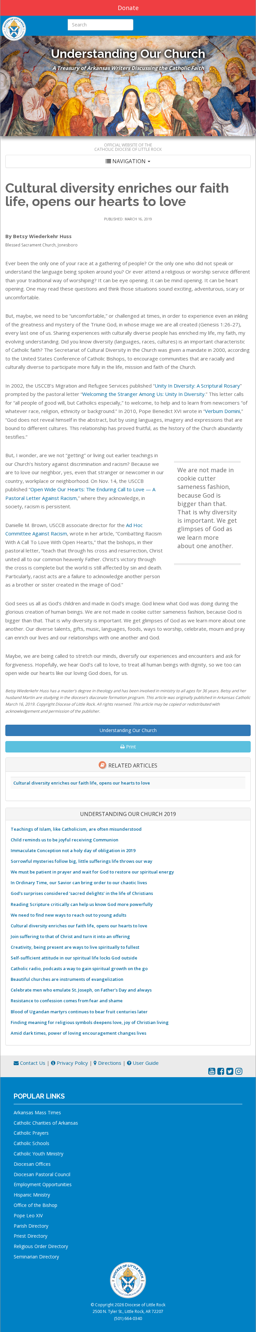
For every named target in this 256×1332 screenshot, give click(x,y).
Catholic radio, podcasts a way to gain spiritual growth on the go (79, 968)
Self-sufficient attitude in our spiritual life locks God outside (74, 958)
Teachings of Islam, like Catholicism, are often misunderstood (76, 829)
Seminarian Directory (36, 1256)
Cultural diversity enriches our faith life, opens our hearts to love (81, 783)
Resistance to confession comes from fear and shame (67, 1001)
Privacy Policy (71, 1062)
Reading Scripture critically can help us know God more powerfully (82, 904)
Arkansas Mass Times (37, 1112)
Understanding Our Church (128, 730)
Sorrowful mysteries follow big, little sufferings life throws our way (81, 861)
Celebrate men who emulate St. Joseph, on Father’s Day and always (81, 990)
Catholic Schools (31, 1143)
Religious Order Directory (41, 1246)
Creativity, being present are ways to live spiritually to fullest (75, 947)
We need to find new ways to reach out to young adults (68, 915)
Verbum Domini (222, 411)
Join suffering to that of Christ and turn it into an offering (70, 936)
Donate (128, 8)
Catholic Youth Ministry (38, 1153)
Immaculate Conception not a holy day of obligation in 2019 (73, 850)
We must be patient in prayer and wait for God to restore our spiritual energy (92, 872)
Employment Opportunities (43, 1184)
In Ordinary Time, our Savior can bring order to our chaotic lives (79, 883)
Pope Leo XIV (28, 1215)
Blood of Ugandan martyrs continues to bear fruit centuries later (79, 1012)
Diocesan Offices (32, 1164)
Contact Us (32, 1062)
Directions (109, 1062)
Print (130, 746)
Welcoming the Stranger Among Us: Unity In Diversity (143, 394)
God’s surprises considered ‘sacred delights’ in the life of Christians (82, 893)
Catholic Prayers (31, 1133)
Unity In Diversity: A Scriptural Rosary (197, 385)
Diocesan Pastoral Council (42, 1174)
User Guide (145, 1062)
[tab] (128, 161)
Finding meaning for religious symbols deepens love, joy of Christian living (90, 1022)
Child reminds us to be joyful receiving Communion (64, 840)
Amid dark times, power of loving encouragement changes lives (78, 1033)
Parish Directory (31, 1226)
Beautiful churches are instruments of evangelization (67, 979)
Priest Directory (30, 1236)
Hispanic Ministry (32, 1195)
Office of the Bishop (35, 1205)
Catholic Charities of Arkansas (46, 1123)
